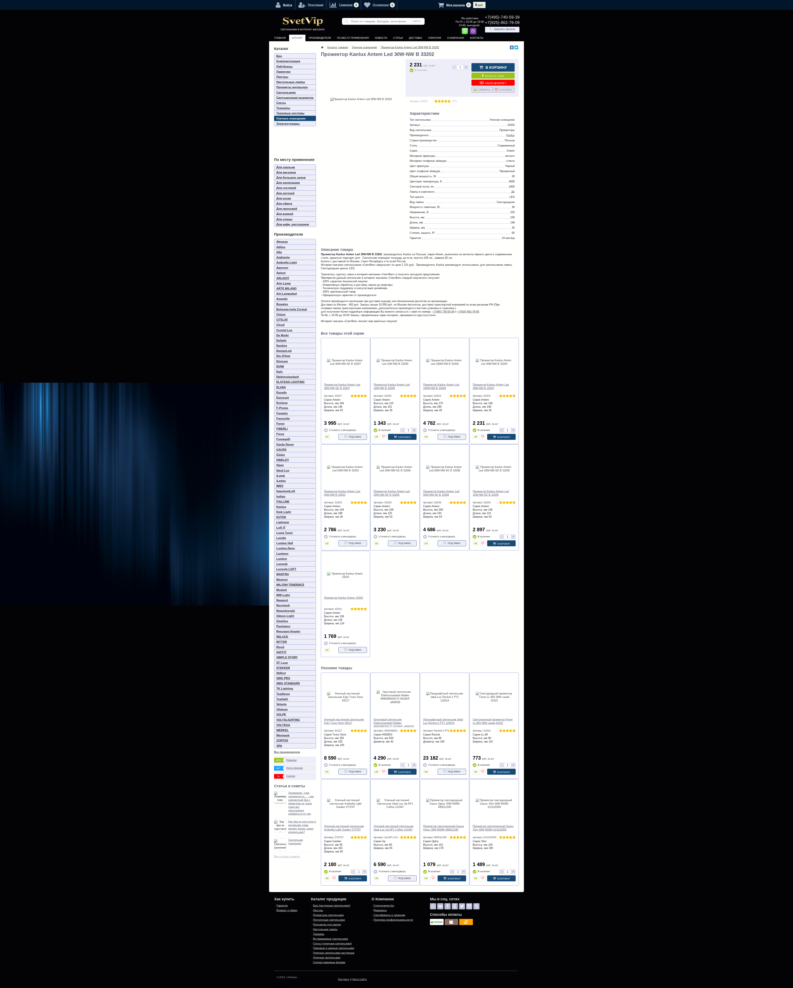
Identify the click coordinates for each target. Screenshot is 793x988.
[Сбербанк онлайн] (437, 922)
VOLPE (281, 714)
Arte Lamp (283, 283)
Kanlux (281, 506)
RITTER (281, 641)
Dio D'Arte (283, 356)
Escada (281, 392)
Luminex (282, 553)
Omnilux (282, 621)
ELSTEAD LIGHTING (290, 382)
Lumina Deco (285, 548)
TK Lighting (284, 688)
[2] (439, 101)
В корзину (496, 67)
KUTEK (281, 517)
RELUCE (282, 636)
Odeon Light (285, 615)
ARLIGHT (282, 278)
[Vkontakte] (440, 906)
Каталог (297, 38)
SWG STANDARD (288, 683)
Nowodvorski (285, 610)
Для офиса (284, 203)
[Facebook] (447, 906)
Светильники (286, 92)
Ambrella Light (286, 262)
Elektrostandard (287, 376)
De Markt (282, 335)
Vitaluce (282, 709)
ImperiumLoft (285, 491)
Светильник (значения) (295, 841)
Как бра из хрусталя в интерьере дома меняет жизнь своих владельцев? (302, 827)
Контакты (476, 38)
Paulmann (283, 626)
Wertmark (283, 735)
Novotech (283, 605)
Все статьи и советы (287, 856)
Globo (280, 454)
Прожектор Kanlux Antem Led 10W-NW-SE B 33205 (491, 493)
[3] (442, 101)
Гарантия (434, 38)
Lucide (281, 537)
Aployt (281, 272)
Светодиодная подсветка (294, 97)
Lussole (282, 563)
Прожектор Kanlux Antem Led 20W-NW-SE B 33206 (392, 493)
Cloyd (280, 324)
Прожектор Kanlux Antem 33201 (343, 597)
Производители (320, 38)
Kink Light (283, 511)
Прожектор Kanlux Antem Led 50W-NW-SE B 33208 (441, 493)
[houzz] (476, 906)
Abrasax (282, 241)
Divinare (282, 361)
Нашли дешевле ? (495, 83)
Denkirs (281, 345)
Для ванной (284, 213)
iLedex (281, 480)
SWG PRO (283, 678)
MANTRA (282, 574)
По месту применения (353, 38)
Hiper (280, 465)
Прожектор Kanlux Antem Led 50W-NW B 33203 (342, 493)
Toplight (282, 699)
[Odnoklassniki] (455, 906)
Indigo (280, 496)
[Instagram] (469, 906)
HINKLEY (282, 460)
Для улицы (284, 219)
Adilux (280, 247)
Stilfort (281, 673)
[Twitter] (516, 47)
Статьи (398, 38)
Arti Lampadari (286, 293)
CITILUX (282, 319)
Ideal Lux (282, 470)
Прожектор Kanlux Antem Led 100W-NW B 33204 (441, 386)
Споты (281, 102)
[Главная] (322, 47)
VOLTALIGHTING (288, 719)
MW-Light (283, 595)
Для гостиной (286, 187)
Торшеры (283, 108)
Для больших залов (291, 177)
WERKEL (282, 730)
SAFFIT (281, 652)
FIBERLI (282, 428)
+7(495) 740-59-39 (443, 311)
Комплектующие (288, 61)
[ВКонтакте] (512, 47)
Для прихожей (286, 208)
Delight (281, 340)
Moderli (281, 589)
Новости (381, 38)
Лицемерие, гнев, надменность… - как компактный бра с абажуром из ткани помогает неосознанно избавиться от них (301, 803)
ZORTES (282, 740)
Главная (280, 38)
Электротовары (288, 123)
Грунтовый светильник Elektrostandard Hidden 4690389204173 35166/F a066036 (394, 723)
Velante (281, 704)
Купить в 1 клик (494, 76)
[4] (446, 101)
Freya (280, 434)
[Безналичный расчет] (466, 922)
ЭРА (279, 745)
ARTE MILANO (286, 288)
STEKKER (283, 667)
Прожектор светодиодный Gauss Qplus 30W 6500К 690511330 (443, 828)
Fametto (282, 413)
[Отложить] (384, 437)
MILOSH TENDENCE (290, 584)
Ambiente (283, 257)
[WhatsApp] (433, 906)
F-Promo (282, 408)
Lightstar (282, 522)
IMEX (279, 486)
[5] (449, 101)
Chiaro (281, 314)
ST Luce (282, 662)
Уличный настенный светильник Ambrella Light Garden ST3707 (344, 828)
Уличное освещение (291, 118)
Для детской (285, 193)
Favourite (283, 418)
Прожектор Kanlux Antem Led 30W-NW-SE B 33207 (342, 386)
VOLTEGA (283, 725)
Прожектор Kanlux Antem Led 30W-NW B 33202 (491, 386)
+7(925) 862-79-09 (468, 311)
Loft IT (281, 527)
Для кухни (283, 198)
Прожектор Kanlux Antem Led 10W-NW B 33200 (392, 386)
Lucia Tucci (284, 532)
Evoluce (282, 402)
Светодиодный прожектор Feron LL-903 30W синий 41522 (493, 721)
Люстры (282, 76)
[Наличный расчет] (451, 922)
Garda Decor (285, 444)
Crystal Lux (284, 330)
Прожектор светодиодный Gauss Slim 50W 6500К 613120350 (493, 828)
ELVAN (281, 387)
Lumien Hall (284, 543)
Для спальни (285, 167)
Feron (280, 423)
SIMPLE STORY (287, 657)
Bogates (282, 304)
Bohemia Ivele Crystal (291, 309)
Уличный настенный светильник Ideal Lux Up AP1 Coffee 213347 (393, 828)
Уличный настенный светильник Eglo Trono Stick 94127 (344, 721)
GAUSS (281, 449)
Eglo (279, 371)
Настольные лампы (290, 82)
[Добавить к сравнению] (327, 437)
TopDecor (283, 693)
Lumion (281, 558)
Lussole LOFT (286, 569)
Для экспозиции (288, 182)
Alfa (279, 252)
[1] (436, 101)
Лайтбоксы (284, 66)
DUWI (280, 366)
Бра (279, 56)
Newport (282, 600)
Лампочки (283, 71)
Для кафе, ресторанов (292, 224)
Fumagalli (283, 439)
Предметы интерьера (292, 87)
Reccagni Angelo (288, 631)
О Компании (455, 38)
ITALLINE (282, 501)
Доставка (415, 38)
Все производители (287, 752)
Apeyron (282, 267)
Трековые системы (290, 113)
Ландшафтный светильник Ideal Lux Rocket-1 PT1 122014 (443, 721)
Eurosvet (282, 397)
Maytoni (282, 579)
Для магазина (286, 172)
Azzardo (282, 298)
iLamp (280, 475)
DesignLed (284, 350)
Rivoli (280, 647)
